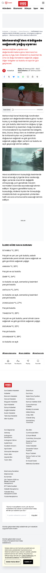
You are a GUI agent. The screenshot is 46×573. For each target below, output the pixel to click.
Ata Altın (29, 430)
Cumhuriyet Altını (32, 433)
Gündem (6, 8)
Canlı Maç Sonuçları (33, 438)
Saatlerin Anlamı (10, 446)
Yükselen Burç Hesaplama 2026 (10, 493)
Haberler (5, 31)
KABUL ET (28, 562)
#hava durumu (9, 353)
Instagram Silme (10, 440)
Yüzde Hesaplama (11, 496)
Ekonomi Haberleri (10, 396)
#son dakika (24, 353)
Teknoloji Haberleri (10, 416)
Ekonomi (17, 8)
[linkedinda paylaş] (18, 77)
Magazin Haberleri (10, 402)
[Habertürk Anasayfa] (23, 3)
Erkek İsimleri (8, 474)
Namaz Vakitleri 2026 (33, 402)
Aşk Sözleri (8, 449)
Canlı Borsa (30, 399)
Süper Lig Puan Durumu (31, 442)
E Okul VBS (29, 415)
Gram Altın (8, 454)
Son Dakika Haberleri (11, 391)
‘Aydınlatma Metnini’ (12, 557)
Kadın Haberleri (9, 413)
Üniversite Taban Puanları (32, 450)
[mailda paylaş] (28, 77)
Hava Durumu (24, 31)
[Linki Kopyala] (37, 77)
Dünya (28, 8)
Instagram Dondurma (8, 436)
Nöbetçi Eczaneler (32, 409)
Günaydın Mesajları (11, 451)
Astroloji (7, 433)
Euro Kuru (29, 393)
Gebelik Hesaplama (11, 489)
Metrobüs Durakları (32, 464)
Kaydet (34, 515)
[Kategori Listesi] (43, 3)
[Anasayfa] (8, 385)
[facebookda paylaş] (4, 77)
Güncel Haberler (10, 399)
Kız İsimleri (8, 477)
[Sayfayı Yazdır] (32, 77)
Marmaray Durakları (11, 471)
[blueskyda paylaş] (14, 77)
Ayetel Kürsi (8, 443)
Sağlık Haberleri (9, 410)
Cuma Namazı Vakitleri (31, 405)
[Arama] (3, 3)
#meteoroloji (38, 353)
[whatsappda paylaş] (23, 77)
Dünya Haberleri (10, 407)
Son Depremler (9, 430)
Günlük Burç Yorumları (30, 421)
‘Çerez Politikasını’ (27, 556)
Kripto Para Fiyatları (33, 396)
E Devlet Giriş (30, 418)
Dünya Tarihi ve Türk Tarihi (33, 457)
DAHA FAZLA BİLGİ (13, 562)
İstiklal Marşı (30, 412)
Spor (35, 8)
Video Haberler (31, 446)
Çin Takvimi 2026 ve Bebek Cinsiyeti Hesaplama (11, 481)
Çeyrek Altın (8, 457)
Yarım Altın (8, 460)
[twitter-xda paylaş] (9, 77)
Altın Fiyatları (8, 419)
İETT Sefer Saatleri (10, 486)
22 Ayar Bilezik (31, 436)
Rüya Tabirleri (31, 453)
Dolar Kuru (29, 391)
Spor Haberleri (9, 405)
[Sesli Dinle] (13, 109)
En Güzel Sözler (31, 461)
